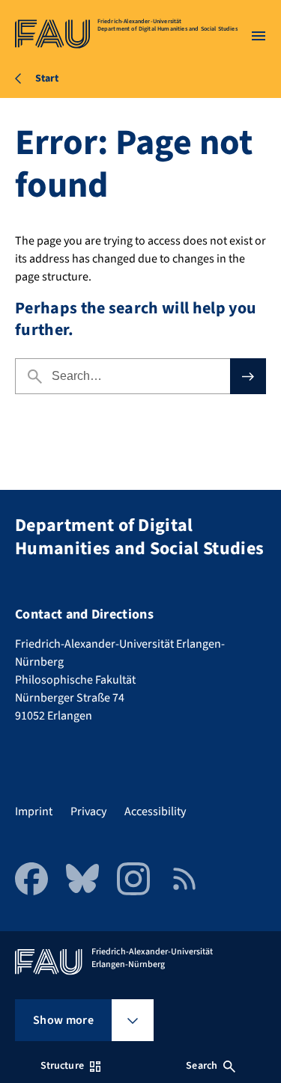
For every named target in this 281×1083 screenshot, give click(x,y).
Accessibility (155, 811)
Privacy (88, 811)
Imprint (33, 811)
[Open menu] (258, 35)
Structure (62, 1065)
